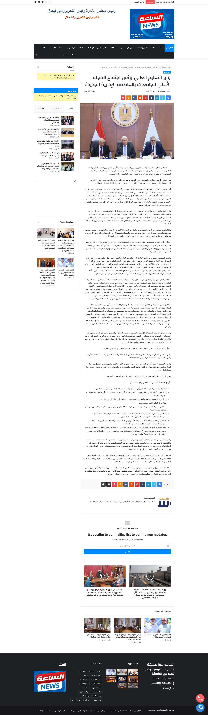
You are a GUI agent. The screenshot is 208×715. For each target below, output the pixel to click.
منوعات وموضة (70, 48)
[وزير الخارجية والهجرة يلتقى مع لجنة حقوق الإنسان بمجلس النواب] (111, 679)
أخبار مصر (169, 48)
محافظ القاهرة (83, 684)
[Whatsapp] (200, 708)
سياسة (160, 48)
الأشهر (70, 108)
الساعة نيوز (162, 91)
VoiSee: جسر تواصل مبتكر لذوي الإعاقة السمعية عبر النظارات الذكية (48, 144)
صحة (60, 48)
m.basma (152, 710)
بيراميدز (85, 675)
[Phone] (200, 698)
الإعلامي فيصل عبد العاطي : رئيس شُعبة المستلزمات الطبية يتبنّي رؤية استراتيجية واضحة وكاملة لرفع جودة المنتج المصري (47, 276)
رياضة (120, 48)
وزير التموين (97, 700)
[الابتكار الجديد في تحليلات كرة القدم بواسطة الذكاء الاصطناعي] (67, 120)
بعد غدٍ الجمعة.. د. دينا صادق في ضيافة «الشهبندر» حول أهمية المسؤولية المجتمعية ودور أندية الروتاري (66, 245)
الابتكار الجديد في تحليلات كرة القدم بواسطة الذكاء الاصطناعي (48, 120)
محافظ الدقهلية (96, 684)
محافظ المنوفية (96, 688)
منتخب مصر (84, 688)
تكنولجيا (53, 48)
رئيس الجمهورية (96, 679)
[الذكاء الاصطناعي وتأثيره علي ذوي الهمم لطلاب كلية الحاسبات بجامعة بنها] (67, 132)
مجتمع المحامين (102, 48)
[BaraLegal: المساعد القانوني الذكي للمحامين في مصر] (67, 156)
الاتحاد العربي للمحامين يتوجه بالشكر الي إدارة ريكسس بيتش (157, 636)
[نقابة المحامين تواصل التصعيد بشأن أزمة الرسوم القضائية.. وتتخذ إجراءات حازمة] (133, 685)
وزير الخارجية (76, 700)
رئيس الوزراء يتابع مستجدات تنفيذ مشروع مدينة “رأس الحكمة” (98, 636)
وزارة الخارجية (83, 692)
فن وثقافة (90, 48)
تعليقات (41, 108)
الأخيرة (56, 108)
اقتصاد (153, 48)
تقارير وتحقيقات (142, 48)
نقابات (113, 48)
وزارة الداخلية (97, 696)
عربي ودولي (130, 48)
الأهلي (99, 671)
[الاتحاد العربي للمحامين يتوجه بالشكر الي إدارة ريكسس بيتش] (157, 625)
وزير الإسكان (85, 696)
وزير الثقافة (86, 700)
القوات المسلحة (96, 675)
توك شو (81, 48)
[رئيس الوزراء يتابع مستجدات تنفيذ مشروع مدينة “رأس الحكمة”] (97, 625)
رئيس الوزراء (84, 679)
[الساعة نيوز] (152, 24)
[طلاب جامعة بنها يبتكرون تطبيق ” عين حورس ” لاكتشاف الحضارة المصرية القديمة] (67, 166)
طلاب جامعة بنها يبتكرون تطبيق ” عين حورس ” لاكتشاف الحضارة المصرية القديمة (48, 166)
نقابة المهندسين (96, 692)
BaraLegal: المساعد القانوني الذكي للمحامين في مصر (49, 154)
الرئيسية (166, 67)
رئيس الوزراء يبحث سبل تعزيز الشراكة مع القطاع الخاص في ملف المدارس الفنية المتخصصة (128, 637)
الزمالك (91, 671)
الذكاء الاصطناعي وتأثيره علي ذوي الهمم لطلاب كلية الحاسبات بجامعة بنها (48, 132)
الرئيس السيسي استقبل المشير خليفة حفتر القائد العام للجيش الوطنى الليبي (119, 2)
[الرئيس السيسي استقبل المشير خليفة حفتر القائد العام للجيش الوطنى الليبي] (46, 233)
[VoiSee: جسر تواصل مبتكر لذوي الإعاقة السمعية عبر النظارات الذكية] (67, 144)
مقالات (45, 48)
